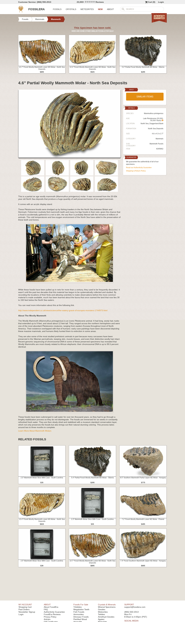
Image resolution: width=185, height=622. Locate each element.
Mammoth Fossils (156, 144)
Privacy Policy (50, 617)
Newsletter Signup (26, 612)
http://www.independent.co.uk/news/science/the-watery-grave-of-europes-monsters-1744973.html (62, 310)
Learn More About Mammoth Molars (34, 431)
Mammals (159, 139)
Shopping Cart (25, 607)
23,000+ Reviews (90, 2)
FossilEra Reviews (52, 614)
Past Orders (23, 609)
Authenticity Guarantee (54, 612)
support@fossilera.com (134, 607)
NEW (100, 9)
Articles (47, 619)
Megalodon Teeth (81, 609)
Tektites (101, 614)
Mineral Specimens (106, 607)
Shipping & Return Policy (136, 171)
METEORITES (87, 9)
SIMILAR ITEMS (144, 96)
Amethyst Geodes (106, 617)
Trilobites (77, 607)
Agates (101, 619)
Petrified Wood (80, 619)
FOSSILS (57, 9)
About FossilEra (51, 607)
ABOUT (110, 9)
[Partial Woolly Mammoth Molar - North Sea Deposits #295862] (69, 157)
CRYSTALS (71, 9)
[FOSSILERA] (20, 12)
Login (161, 2)
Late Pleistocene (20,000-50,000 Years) (153, 119)
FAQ (46, 609)
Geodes (101, 609)
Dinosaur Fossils (81, 617)
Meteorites (103, 612)
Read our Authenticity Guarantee (139, 168)
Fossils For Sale (80, 604)
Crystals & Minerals (107, 604)
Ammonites (78, 614)
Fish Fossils (78, 612)
